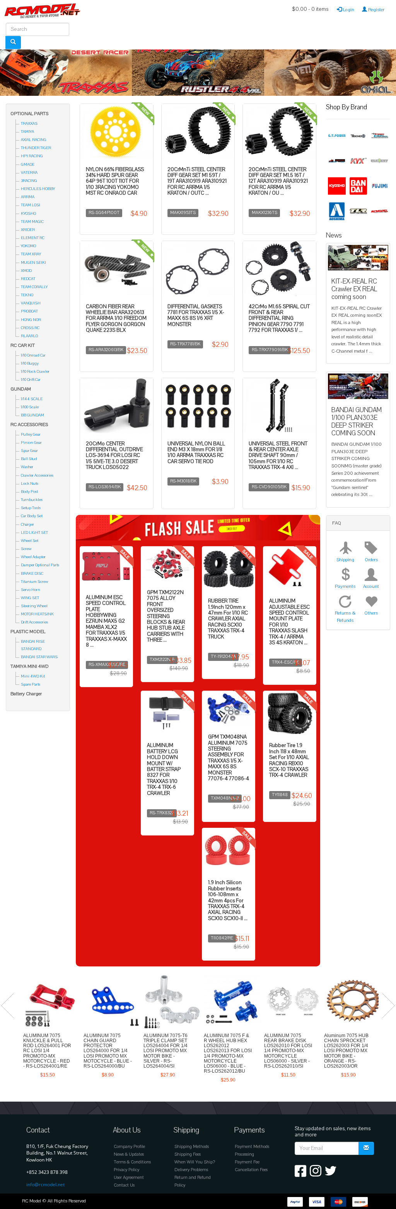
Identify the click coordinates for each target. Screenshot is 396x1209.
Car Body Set (32, 516)
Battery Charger (26, 694)
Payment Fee (247, 1162)
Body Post (29, 491)
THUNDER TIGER (36, 148)
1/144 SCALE (32, 399)
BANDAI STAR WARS (39, 657)
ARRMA (27, 197)
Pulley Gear (31, 434)
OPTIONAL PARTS (29, 113)
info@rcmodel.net (45, 1184)
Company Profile (129, 1147)
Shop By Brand (346, 107)
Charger (27, 524)
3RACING (29, 180)
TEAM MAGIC (32, 221)
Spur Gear (29, 450)
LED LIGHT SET (34, 532)
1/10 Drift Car (31, 379)
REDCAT (28, 279)
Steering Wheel (34, 606)
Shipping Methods (191, 1147)
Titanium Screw (34, 581)
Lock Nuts (29, 483)
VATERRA (29, 172)
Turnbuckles (32, 500)
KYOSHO (28, 213)
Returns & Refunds (345, 616)
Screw (26, 549)
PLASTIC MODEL (27, 631)
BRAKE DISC (32, 573)
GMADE (27, 164)
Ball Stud (29, 459)
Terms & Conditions (132, 1162)
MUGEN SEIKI (33, 262)
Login (348, 10)
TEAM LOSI (30, 205)
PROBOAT (29, 311)
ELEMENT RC (32, 238)
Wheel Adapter (33, 557)
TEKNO (27, 295)
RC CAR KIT (22, 345)
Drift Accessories (34, 622)
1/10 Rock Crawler (35, 371)
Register (375, 10)
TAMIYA (27, 131)
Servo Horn (30, 590)
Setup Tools (31, 508)
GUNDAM (20, 389)
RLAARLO (29, 336)
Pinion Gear (31, 442)
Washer (27, 467)
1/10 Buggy (30, 363)
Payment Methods (252, 1147)
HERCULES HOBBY (38, 189)
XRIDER (28, 230)
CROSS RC (30, 328)
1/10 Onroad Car (33, 355)
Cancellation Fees (251, 1170)
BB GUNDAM (32, 415)
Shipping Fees (187, 1154)
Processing (244, 1154)
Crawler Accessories (37, 475)
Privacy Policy (126, 1170)
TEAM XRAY (31, 254)
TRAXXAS (29, 123)
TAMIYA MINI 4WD (29, 666)
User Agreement (129, 1177)
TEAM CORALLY (34, 287)
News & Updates (129, 1154)
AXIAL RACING (33, 140)
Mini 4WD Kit (33, 676)
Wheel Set (29, 540)
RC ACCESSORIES (29, 424)
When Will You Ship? (194, 1162)
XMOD (26, 270)
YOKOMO (28, 246)
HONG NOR (31, 320)
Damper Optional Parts (40, 565)
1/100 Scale (30, 407)
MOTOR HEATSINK (37, 614)
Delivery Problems (191, 1170)
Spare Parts (30, 684)
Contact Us (124, 1185)
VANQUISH (31, 303)
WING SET (30, 598)
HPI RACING (32, 156)
